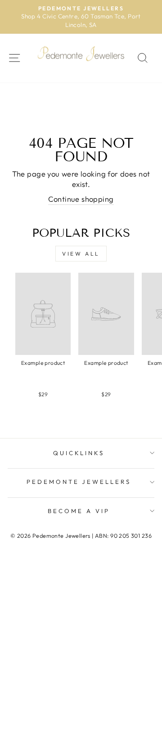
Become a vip (79, 510)
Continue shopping (80, 199)
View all (81, 253)
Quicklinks (79, 452)
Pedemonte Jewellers (79, 481)
